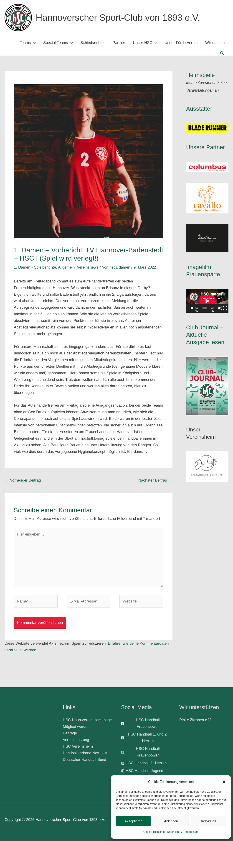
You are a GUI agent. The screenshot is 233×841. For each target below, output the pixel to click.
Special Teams (55, 43)
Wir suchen (215, 43)
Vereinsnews (88, 267)
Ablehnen (171, 821)
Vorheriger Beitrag (23, 480)
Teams (25, 43)
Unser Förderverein (181, 43)
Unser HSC (142, 43)
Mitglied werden (76, 726)
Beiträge (70, 733)
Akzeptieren (133, 821)
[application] (207, 301)
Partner (119, 43)
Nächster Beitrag (155, 480)
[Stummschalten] (220, 308)
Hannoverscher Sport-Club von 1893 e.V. (118, 18)
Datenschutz (174, 831)
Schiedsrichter (92, 43)
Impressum (191, 831)
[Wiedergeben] (192, 308)
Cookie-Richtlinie (154, 831)
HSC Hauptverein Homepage (87, 720)
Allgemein (66, 267)
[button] (224, 782)
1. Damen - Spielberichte (35, 267)
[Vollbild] (225, 308)
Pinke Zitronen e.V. (195, 720)
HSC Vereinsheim (78, 746)
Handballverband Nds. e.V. (85, 753)
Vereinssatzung (76, 740)
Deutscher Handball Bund (84, 759)
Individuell (208, 821)
